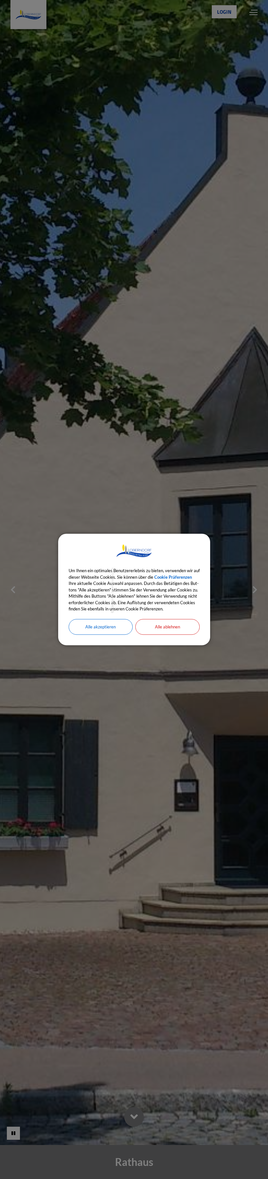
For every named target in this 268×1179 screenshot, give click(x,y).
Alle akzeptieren (100, 626)
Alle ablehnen (167, 626)
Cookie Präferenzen (173, 577)
